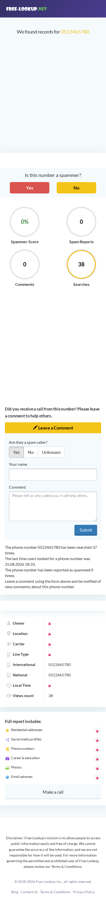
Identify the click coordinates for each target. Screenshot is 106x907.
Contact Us (29, 892)
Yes (29, 187)
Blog (14, 892)
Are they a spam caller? (28, 442)
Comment (17, 487)
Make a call (53, 792)
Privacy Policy (84, 892)
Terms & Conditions (55, 892)
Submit (86, 530)
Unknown (51, 452)
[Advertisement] (53, 96)
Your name (18, 464)
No (76, 187)
